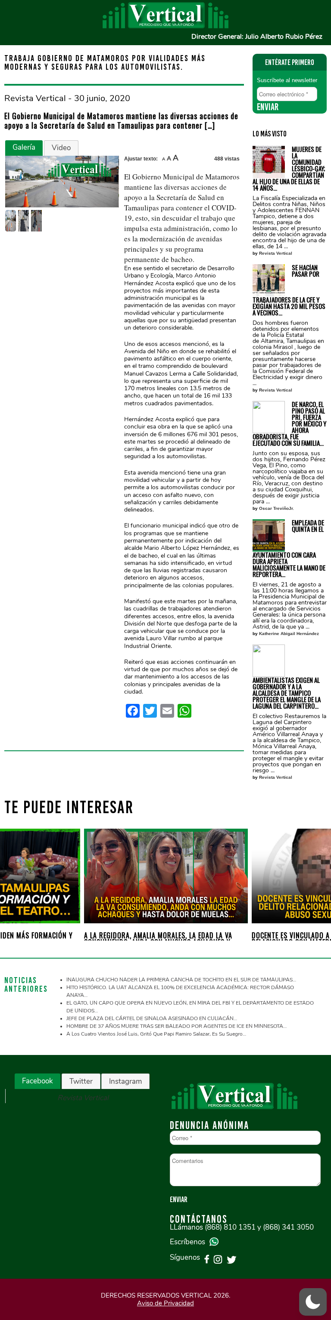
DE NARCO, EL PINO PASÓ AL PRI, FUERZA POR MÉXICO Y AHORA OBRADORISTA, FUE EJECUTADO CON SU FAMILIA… (289, 423)
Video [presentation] (61, 148)
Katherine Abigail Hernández (289, 633)
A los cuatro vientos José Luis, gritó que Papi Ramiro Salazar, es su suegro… (156, 1033)
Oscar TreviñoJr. (276, 508)
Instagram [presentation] (125, 1081)
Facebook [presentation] (37, 1081)
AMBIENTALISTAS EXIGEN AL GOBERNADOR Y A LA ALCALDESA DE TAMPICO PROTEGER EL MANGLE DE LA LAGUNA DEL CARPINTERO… (287, 692)
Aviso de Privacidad (165, 1303)
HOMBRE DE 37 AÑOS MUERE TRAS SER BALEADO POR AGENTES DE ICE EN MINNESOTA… (176, 1026)
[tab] (24, 148)
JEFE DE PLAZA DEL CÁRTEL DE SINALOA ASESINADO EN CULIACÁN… (151, 1018)
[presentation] (18, 879)
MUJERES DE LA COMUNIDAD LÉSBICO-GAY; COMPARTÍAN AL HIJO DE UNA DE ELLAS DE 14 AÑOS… (289, 168)
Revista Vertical (275, 253)
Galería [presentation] (23, 147)
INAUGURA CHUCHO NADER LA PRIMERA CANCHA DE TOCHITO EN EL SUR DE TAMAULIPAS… (181, 979)
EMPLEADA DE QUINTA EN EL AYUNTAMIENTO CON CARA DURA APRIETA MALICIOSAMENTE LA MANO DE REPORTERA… (289, 548)
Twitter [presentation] (81, 1081)
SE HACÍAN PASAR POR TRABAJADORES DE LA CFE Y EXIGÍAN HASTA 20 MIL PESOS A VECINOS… (289, 290)
